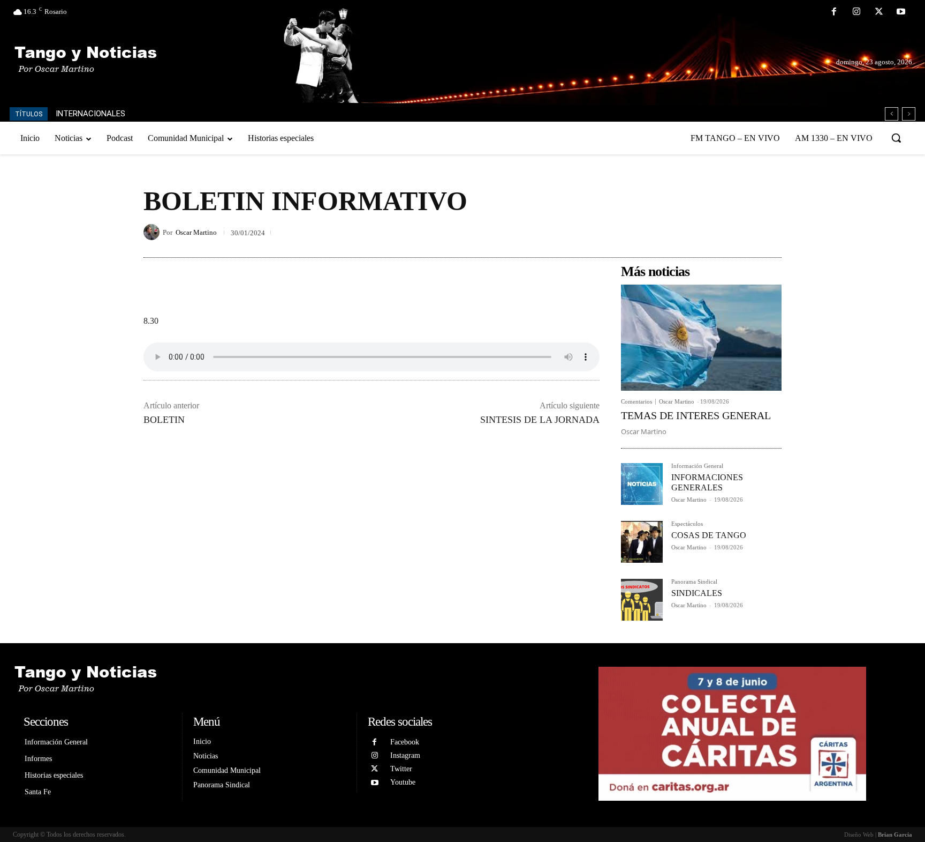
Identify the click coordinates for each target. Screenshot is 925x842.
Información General (697, 466)
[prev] (891, 114)
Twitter (401, 769)
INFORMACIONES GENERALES (707, 482)
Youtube (402, 782)
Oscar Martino (196, 232)
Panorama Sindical (694, 582)
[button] (896, 138)
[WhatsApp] (771, 232)
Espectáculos (687, 524)
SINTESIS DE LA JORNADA (540, 419)
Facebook (404, 742)
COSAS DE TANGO (708, 535)
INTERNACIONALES (90, 113)
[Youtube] (901, 12)
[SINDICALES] (642, 600)
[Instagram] (856, 12)
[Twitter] (879, 12)
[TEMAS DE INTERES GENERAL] (701, 338)
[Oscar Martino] (153, 232)
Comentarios (636, 402)
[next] (908, 114)
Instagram (405, 755)
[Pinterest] (746, 232)
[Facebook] (834, 12)
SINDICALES (696, 593)
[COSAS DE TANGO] (642, 542)
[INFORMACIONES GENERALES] (642, 484)
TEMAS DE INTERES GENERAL (696, 415)
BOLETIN (164, 419)
